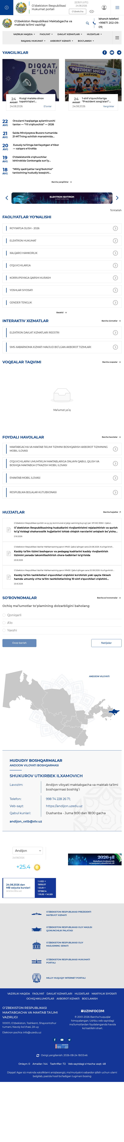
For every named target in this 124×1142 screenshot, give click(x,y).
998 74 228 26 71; (58, 799)
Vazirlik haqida (23, 34)
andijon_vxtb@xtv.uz (26, 821)
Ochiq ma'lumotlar (40, 998)
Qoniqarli (14, 615)
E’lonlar (48, 106)
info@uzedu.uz (32, 1032)
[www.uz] (62, 1046)
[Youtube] (112, 52)
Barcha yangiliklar (60, 182)
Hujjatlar (93, 34)
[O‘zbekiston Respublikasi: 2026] (95, 859)
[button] (117, 7)
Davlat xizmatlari (68, 34)
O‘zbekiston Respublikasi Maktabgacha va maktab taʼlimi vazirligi (30, 1012)
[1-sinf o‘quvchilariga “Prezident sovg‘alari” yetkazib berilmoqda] (93, 80)
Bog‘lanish (84, 41)
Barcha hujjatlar (110, 512)
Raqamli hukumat (32, 41)
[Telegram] (119, 52)
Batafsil (60, 312)
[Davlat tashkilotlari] (6, 7)
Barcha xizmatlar (109, 321)
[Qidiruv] (87, 23)
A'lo (10, 623)
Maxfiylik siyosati (104, 993)
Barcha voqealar (109, 362)
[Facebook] (105, 52)
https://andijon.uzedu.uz (64, 806)
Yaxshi (12, 630)
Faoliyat (45, 34)
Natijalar (106, 642)
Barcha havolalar (109, 437)
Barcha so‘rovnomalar (107, 598)
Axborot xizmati (60, 41)
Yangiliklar (108, 106)
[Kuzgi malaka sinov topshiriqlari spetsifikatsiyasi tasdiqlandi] (30, 80)
